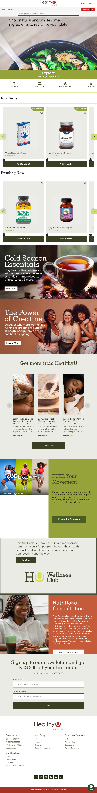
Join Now (26, 560)
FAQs (67, 739)
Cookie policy (70, 745)
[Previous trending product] (3, 210)
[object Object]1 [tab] (47, 67)
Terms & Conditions (72, 748)
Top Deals (8, 98)
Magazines (9, 769)
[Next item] (87, 405)
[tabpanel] (48, 43)
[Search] (78, 14)
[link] (48, 43)
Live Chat (9, 763)
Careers (38, 745)
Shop (8, 756)
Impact (37, 742)
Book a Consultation (68, 653)
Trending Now (12, 173)
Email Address (19, 691)
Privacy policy (70, 742)
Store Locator (11, 748)
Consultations (11, 760)
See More (48, 445)
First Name (18, 680)
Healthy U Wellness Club (15, 766)
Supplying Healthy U (42, 748)
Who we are (39, 739)
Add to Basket (23, 164)
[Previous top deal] (3, 136)
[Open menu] (4, 3)
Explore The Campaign (69, 519)
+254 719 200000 (13, 742)
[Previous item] (9, 405)
